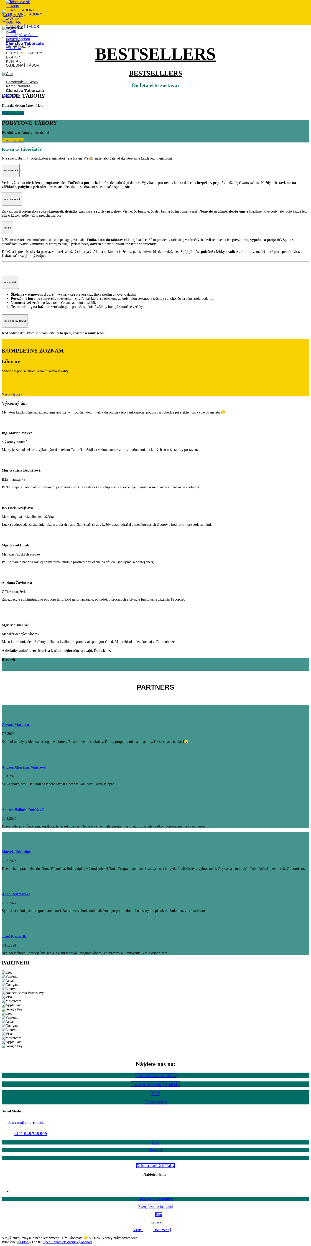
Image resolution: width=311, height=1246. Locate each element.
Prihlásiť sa (10, 95)
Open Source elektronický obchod (67, 1242)
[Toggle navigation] (4, 21)
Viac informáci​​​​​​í (13, 113)
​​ (13, 140)
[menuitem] (12, 6)
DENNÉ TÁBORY (18, 46)
